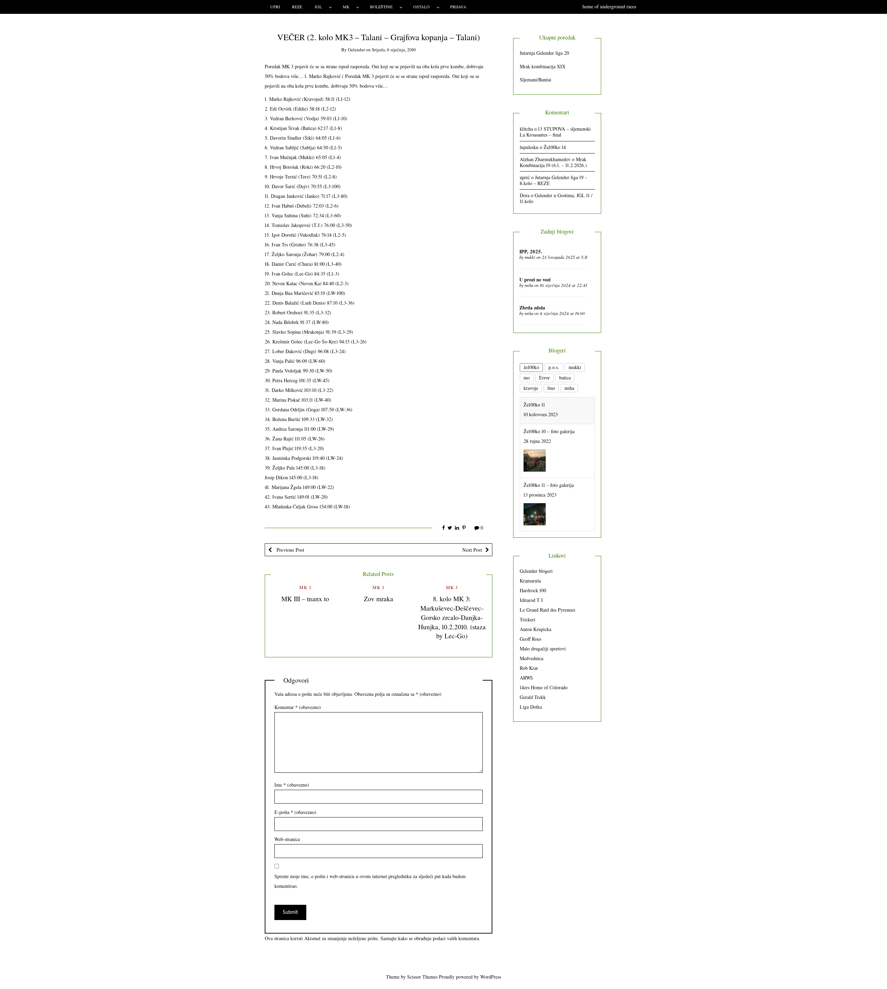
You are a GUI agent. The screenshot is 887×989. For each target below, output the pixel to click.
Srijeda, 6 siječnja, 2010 (394, 49)
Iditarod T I (531, 600)
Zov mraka (378, 598)
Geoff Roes (530, 639)
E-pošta (295, 812)
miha (529, 285)
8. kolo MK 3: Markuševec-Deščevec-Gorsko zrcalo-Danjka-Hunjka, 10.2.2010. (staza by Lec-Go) (452, 617)
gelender (356, 49)
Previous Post (289, 549)
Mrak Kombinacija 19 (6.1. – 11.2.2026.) (553, 162)
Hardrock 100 (533, 590)
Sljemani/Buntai (535, 79)
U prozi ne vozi (535, 279)
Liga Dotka (531, 706)
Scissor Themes (422, 976)
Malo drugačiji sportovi (543, 648)
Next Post (472, 549)
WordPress (490, 976)
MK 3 (305, 587)
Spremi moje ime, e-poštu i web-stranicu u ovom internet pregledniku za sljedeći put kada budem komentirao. (370, 881)
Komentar (297, 707)
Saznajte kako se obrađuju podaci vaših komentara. (430, 938)
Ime (291, 784)
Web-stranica (287, 839)
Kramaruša (530, 580)
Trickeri (527, 619)
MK (346, 6)
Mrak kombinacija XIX (542, 66)
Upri (275, 6)
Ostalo (421, 6)
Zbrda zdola (532, 307)
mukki (530, 257)
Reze (297, 6)
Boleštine (381, 6)
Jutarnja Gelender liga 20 (544, 53)
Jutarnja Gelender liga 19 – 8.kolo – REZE (553, 180)
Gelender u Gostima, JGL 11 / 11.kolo (556, 198)
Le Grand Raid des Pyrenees (547, 609)
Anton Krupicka (535, 629)
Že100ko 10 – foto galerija (549, 404)
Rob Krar (529, 668)
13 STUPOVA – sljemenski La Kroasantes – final (555, 131)
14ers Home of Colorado (544, 687)
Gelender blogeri (536, 571)
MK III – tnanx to (305, 598)
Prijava (458, 6)
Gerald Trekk (533, 697)
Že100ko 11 (534, 512)
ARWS (526, 677)
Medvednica (531, 658)
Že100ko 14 (555, 147)
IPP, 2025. (530, 251)
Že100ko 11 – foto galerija (549, 458)
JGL (318, 6)
